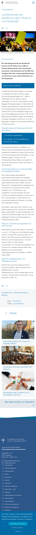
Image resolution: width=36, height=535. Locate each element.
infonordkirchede (9, 463)
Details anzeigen (18, 527)
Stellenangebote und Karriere (12, 495)
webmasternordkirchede (12, 460)
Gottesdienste (8, 465)
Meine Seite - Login (10, 489)
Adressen (7, 492)
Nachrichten (8, 477)
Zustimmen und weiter (18, 524)
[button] (33, 3)
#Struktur (5, 295)
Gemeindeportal (9, 501)
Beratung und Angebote (11, 507)
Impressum (7, 483)
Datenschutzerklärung (10, 486)
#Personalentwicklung (21, 292)
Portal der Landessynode (14, 135)
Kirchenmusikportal (10, 468)
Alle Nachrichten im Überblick (19, 401)
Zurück (13, 313)
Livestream (9, 139)
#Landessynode (7, 292)
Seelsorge (7, 510)
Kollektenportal (8, 498)
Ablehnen (18, 531)
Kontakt (6, 480)
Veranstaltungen (9, 471)
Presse (6, 474)
